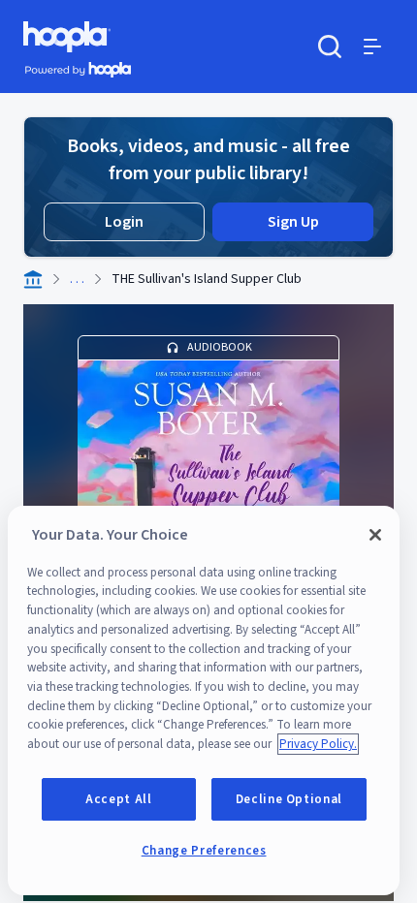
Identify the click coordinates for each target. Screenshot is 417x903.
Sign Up (293, 222)
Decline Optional (289, 799)
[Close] (375, 535)
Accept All (118, 799)
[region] (204, 700)
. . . (77, 279)
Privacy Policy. (318, 744)
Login (124, 222)
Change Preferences (204, 850)
